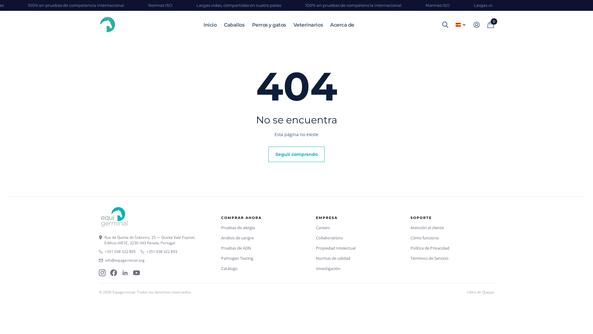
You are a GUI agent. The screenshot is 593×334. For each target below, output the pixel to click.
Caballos (234, 25)
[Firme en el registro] (476, 25)
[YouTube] (136, 272)
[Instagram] (102, 272)
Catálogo (229, 268)
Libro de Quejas (480, 292)
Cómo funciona (424, 238)
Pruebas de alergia (238, 227)
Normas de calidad (333, 258)
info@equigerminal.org (125, 260)
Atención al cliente (427, 227)
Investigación (328, 268)
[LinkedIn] (125, 272)
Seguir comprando (296, 154)
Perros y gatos (269, 25)
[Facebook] (113, 272)
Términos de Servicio (429, 258)
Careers (323, 227)
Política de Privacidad (429, 248)
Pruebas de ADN (236, 248)
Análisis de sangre (237, 238)
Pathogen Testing (237, 258)
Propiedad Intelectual (335, 248)
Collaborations (329, 238)
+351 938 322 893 (161, 251)
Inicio (210, 25)
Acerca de (342, 25)
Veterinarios (308, 25)
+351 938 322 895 (120, 251)
